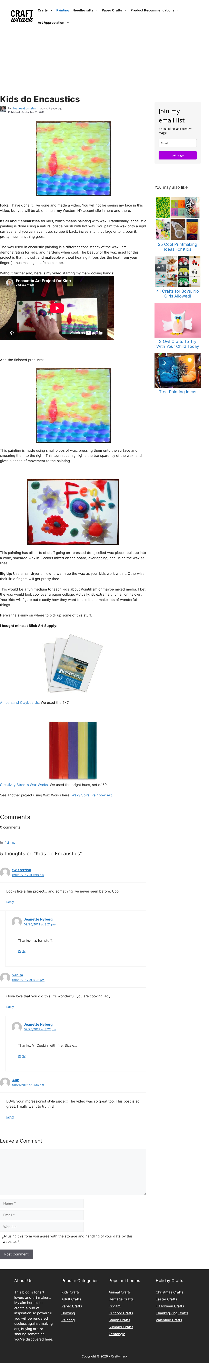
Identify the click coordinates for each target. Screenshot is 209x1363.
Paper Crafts (112, 10)
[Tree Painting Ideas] (178, 386)
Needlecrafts (82, 10)
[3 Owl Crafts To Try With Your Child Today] (178, 336)
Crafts (43, 10)
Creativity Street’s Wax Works (24, 785)
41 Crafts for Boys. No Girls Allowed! (177, 294)
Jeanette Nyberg (38, 919)
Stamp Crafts (119, 1320)
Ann (15, 1080)
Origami (115, 1306)
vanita (17, 975)
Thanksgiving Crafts (172, 1313)
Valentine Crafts (169, 1320)
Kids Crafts (70, 1292)
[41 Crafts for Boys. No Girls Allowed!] (178, 286)
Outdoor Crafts (121, 1313)
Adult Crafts (71, 1299)
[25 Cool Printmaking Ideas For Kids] (178, 239)
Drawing (68, 1313)
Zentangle (117, 1334)
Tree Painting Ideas (177, 391)
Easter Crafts (166, 1299)
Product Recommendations (152, 10)
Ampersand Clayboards (19, 703)
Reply (10, 902)
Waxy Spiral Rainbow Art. (92, 795)
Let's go (178, 155)
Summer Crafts (121, 1327)
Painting (62, 10)
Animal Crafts (120, 1292)
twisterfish (21, 870)
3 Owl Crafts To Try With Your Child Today (177, 344)
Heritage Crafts (121, 1299)
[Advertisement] (104, 63)
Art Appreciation (51, 22)
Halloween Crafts (170, 1306)
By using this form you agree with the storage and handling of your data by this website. (68, 1239)
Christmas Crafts (169, 1292)
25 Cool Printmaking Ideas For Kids (177, 247)
